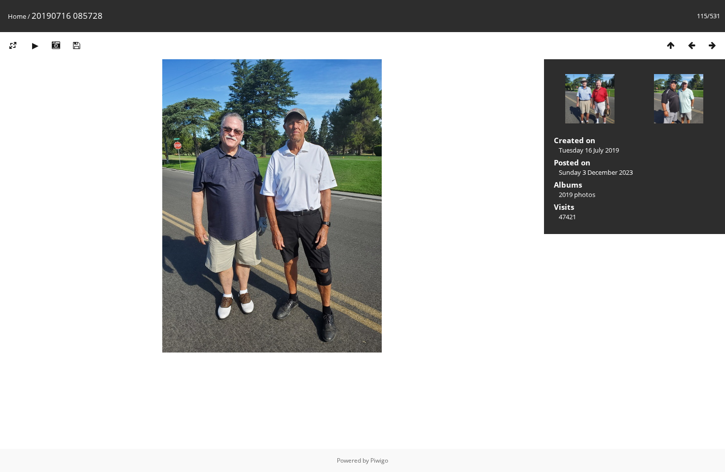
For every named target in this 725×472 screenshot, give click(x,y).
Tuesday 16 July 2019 (589, 150)
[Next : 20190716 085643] (712, 45)
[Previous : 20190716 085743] (691, 45)
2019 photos (577, 194)
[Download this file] (76, 45)
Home (17, 16)
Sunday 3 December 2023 (596, 172)
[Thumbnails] (670, 45)
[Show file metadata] (55, 45)
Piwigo (379, 460)
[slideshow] (35, 45)
